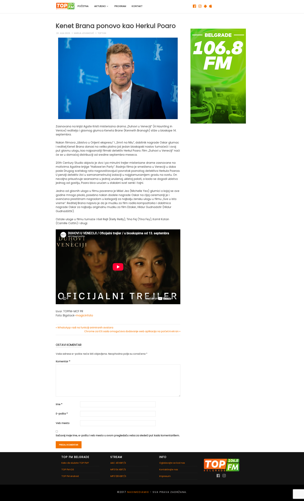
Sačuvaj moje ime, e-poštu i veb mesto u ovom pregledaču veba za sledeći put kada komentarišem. (118, 435)
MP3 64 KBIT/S (118, 469)
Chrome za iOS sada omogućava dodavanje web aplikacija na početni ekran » (132, 331)
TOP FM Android (70, 476)
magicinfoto (84, 315)
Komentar (63, 361)
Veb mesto (63, 423)
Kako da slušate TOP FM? (75, 462)
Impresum (165, 476)
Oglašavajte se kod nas (172, 462)
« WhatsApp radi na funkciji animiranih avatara (84, 327)
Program (120, 6)
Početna (83, 6)
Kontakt (137, 6)
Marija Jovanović (84, 33)
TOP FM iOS (67, 469)
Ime (59, 404)
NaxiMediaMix (138, 492)
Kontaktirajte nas (168, 469)
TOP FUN (102, 33)
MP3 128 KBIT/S (118, 476)
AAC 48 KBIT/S (118, 462)
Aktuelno (100, 6)
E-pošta (62, 413)
